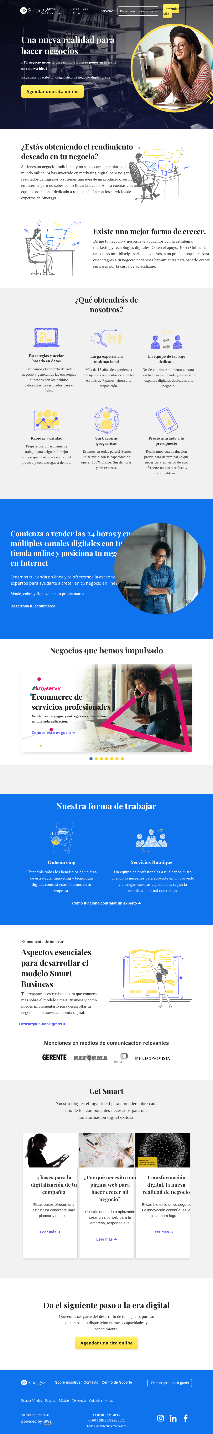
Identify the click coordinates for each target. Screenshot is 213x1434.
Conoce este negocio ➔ (53, 732)
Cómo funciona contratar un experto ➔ (106, 903)
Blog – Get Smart (80, 11)
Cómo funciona (53, 11)
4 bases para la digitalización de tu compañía (54, 1184)
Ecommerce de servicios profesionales (71, 701)
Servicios (107, 11)
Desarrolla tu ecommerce (33, 606)
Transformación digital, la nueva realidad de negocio (166, 1184)
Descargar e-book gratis (170, 1383)
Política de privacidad (35, 1415)
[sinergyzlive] (173, 1423)
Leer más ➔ (162, 1232)
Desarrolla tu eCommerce (138, 11)
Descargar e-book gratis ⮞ (42, 1024)
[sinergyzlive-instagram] (160, 1423)
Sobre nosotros (67, 1382)
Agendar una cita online (52, 91)
